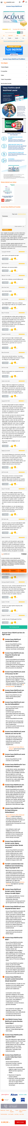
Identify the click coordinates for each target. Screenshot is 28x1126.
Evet (21, 32)
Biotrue (9, 816)
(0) (11, 259)
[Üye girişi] (26, 2)
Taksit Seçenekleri (6, 79)
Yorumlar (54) (16, 29)
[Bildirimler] (19, 2)
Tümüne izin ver (5, 570)
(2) (11, 363)
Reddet (22, 570)
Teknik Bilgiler (5, 67)
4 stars (23, 214)
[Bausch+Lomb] (22, 1094)
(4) (11, 597)
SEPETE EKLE (20, 1122)
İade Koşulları (12, 1111)
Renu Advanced (20, 815)
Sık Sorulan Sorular (6, 83)
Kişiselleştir (13, 570)
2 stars (20, 214)
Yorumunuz (5, 216)
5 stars (25, 214)
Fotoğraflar (4, 71)
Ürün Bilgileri (4, 63)
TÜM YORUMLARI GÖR (14, 627)
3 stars (22, 214)
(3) (15, 610)
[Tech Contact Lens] (14, 1100)
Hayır (18, 32)
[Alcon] (14, 1095)
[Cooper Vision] (5, 1100)
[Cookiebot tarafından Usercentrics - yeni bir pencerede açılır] (20, 554)
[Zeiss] (23, 1100)
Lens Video (21, 1114)
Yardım (16, 1110)
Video (2, 75)
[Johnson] (5, 1094)
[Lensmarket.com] (9, 2)
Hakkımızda (2, 1110)
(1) (11, 329)
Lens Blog (16, 1114)
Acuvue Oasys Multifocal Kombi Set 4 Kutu (7, 197)
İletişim (7, 1110)
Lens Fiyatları (11, 1114)
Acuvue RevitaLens (11, 815)
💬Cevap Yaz (5, 258)
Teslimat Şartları (3, 1114)
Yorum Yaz (23, 29)
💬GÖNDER (5, 229)
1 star (18, 214)
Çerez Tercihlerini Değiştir (22, 1111)
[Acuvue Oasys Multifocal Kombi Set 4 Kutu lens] (7, 190)
